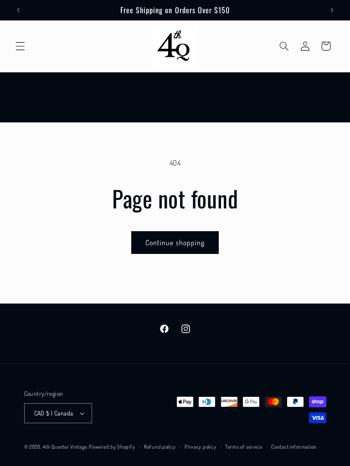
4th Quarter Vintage (65, 446)
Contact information (294, 446)
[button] (20, 45)
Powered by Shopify (112, 446)
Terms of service (243, 446)
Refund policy (160, 446)
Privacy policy (200, 446)
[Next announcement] (332, 10)
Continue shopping (175, 242)
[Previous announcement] (18, 10)
